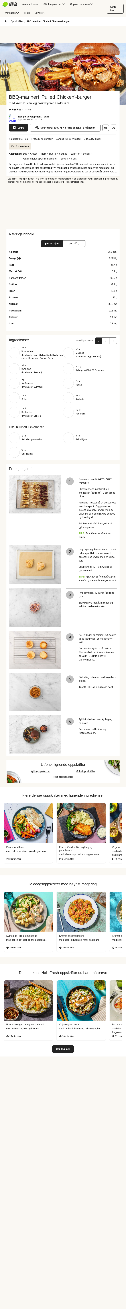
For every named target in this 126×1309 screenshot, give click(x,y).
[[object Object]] (105, 128)
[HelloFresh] (9, 4)
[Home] (5, 22)
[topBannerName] (63, 35)
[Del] (114, 128)
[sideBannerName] (63, 206)
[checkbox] (10, 109)
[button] (63, 339)
